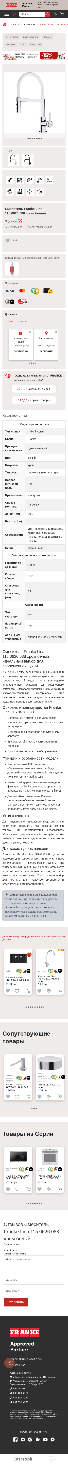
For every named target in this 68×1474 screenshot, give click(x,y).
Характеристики (30, 37)
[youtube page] (45, 1439)
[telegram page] (22, 1439)
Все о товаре (12, 37)
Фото (22, 44)
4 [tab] (33, 139)
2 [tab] (29, 139)
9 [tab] (42, 139)
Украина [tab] (22, 321)
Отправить (16, 1302)
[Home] (11, 4)
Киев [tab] (10, 321)
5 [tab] (34, 139)
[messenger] (52, 1439)
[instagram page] (30, 1439)
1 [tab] (27, 139)
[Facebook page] (15, 1439)
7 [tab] (38, 139)
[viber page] (37, 1439)
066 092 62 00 (17, 1365)
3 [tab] (31, 139)
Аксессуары (35, 44)
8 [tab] (40, 139)
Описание (11, 44)
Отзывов (47, 37)
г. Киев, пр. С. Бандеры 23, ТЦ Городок (34, 1377)
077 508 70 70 (20, 1397)
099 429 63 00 (20, 1393)
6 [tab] (36, 139)
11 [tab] (43, 1007)
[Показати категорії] (52, 1459)
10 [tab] (41, 1007)
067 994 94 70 (20, 1402)
